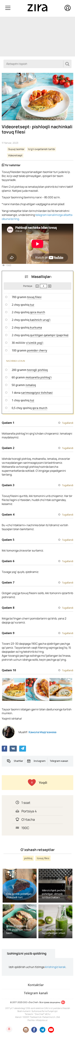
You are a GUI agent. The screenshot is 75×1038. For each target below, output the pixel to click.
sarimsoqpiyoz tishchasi (37, 393)
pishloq (28, 858)
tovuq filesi (34, 297)
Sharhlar (18, 761)
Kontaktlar (36, 985)
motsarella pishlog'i (38, 377)
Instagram (40, 761)
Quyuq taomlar (16, 149)
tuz (32, 305)
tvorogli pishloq (37, 370)
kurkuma (36, 327)
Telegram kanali (36, 993)
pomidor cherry (37, 350)
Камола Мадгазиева (42, 732)
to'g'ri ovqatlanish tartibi (41, 149)
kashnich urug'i (40, 320)
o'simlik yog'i (34, 343)
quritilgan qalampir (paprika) (49, 335)
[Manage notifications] (9, 1029)
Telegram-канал (59, 761)
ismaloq (30, 385)
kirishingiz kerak (55, 967)
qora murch (37, 312)
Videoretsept (15, 155)
